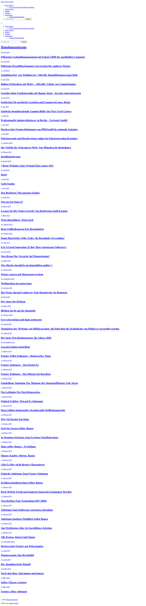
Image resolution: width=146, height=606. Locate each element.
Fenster (7, 13)
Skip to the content (7, 2)
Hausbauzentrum (13, 47)
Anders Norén (13, 603)
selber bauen (9, 9)
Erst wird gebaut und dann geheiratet (21, 7)
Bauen (7, 11)
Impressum (9, 15)
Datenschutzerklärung (16, 17)
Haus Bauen (9, 5)
